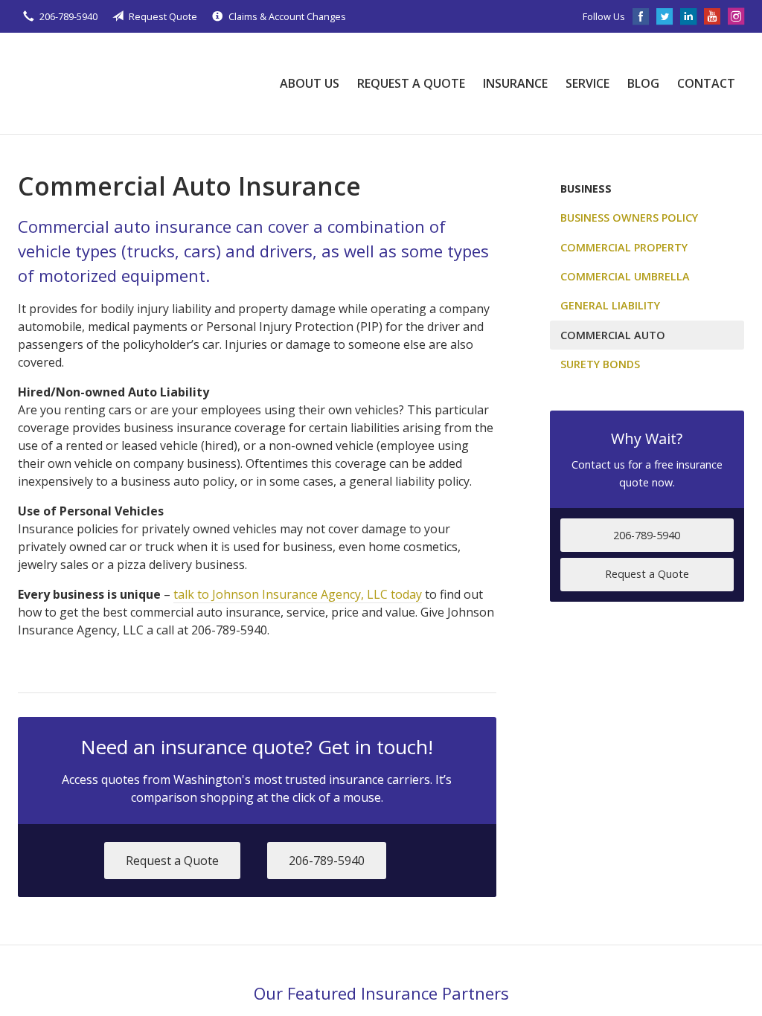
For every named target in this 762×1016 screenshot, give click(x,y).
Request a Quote (411, 83)
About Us (309, 83)
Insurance (515, 83)
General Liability (610, 305)
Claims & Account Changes (287, 16)
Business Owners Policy (629, 217)
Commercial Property (624, 247)
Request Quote (163, 16)
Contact (706, 83)
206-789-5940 (68, 16)
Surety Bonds (600, 364)
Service (587, 83)
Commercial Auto (612, 335)
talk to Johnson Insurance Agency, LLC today (297, 594)
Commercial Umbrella (625, 276)
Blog (643, 83)
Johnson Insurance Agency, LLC (129, 83)
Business (586, 188)
